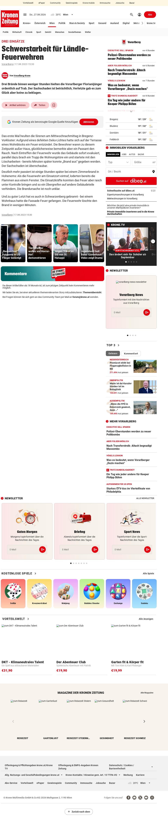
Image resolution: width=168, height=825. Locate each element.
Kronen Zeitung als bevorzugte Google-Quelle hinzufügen (53, 121)
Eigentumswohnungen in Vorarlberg (131, 194)
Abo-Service (11, 783)
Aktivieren (88, 122)
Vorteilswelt (28, 3)
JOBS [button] (124, 154)
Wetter (88, 32)
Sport (91, 23)
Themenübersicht (92, 292)
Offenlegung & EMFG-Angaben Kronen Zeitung (78, 767)
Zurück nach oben (78, 812)
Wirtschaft (16, 32)
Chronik (28, 32)
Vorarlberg (7, 64)
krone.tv (151, 23)
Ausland (114, 23)
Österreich (39, 23)
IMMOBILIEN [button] (113, 154)
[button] (142, 23)
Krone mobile (88, 3)
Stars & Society (77, 23)
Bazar (132, 3)
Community (55, 3)
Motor (137, 23)
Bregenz (114, 119)
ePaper (42, 3)
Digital (126, 23)
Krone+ (27, 23)
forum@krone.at (81, 297)
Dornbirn (114, 132)
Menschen (59, 32)
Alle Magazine (147, 693)
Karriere (140, 775)
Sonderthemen (74, 32)
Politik (62, 23)
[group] (13, 243)
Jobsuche (120, 3)
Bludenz (114, 126)
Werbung (128, 775)
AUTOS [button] (132, 154)
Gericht (48, 32)
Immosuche (105, 3)
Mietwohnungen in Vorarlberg (131, 198)
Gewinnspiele (71, 3)
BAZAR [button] (141, 154)
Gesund (102, 23)
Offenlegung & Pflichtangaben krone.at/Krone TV (29, 767)
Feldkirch (114, 139)
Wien (52, 23)
